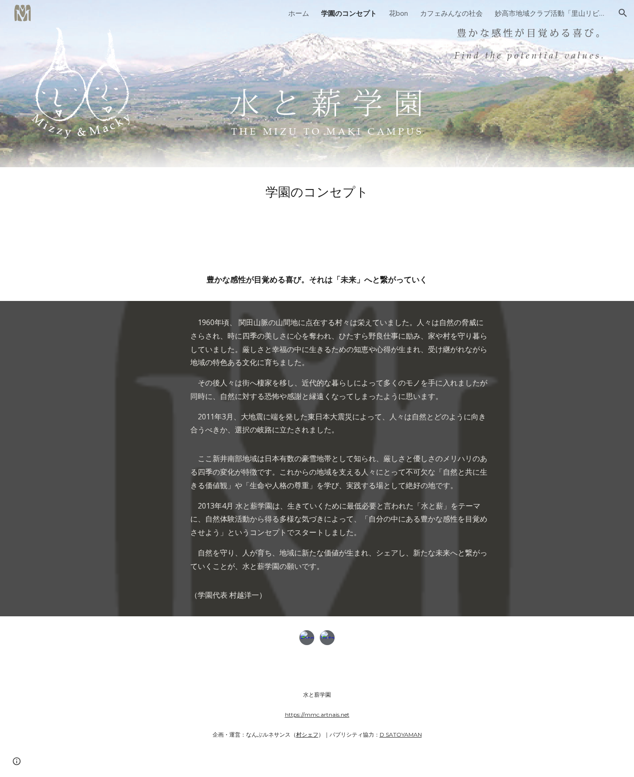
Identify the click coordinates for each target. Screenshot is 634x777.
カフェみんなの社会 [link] (451, 13)
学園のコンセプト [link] (349, 13)
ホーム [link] (298, 13)
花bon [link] (398, 13)
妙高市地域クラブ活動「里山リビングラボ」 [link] (550, 13)
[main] (317, 191)
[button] (623, 13)
